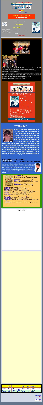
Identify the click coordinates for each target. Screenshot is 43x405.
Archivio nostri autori (23, 388)
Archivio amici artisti (4, 388)
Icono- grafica (28, 388)
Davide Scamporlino (8, 199)
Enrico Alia (15, 183)
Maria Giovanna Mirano (17, 184)
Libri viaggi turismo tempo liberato (18, 391)
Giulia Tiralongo (7, 198)
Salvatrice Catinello (8, 202)
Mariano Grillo (7, 196)
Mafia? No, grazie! (8, 391)
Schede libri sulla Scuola (4, 391)
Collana (13, 390)
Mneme (28, 386)
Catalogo (23, 385)
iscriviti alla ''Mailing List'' (18, 389)
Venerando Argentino (17, 179)
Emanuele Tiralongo (17, 181)
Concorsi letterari (33, 388)
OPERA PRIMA (19, 175)
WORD (26, 12)
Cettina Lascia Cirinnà (8, 197)
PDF (20, 12)
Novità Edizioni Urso (18, 386)
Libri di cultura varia (28, 391)
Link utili (38, 388)
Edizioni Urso (23, 386)
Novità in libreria (13, 388)
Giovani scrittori (33, 386)
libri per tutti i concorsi (23, 391)
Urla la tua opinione (38, 386)
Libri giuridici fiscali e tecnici (33, 391)
